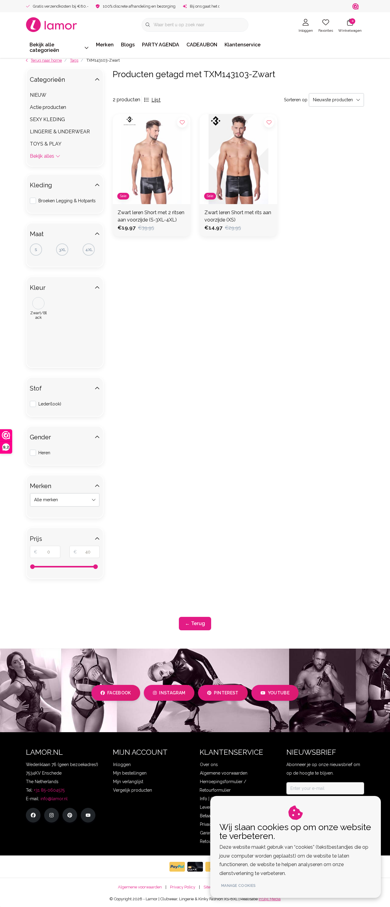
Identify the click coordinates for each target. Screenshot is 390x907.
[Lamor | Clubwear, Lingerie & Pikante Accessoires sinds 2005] (51, 24)
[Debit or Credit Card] (195, 867)
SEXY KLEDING (47, 119)
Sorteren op (295, 99)
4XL (89, 249)
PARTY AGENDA (160, 45)
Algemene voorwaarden (140, 887)
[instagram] (51, 815)
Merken (105, 45)
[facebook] (33, 815)
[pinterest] (69, 815)
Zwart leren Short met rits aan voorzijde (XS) (237, 216)
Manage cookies (238, 886)
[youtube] (88, 815)
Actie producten (48, 107)
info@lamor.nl (54, 798)
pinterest (226, 692)
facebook (119, 692)
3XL (62, 249)
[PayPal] (177, 867)
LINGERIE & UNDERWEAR (60, 132)
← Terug (195, 623)
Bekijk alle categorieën (44, 47)
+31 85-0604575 (49, 790)
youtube (278, 692)
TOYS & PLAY (46, 144)
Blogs (128, 45)
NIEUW (38, 95)
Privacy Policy (182, 887)
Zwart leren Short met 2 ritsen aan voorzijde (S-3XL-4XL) (151, 216)
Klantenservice (243, 45)
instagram (172, 692)
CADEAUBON (201, 45)
